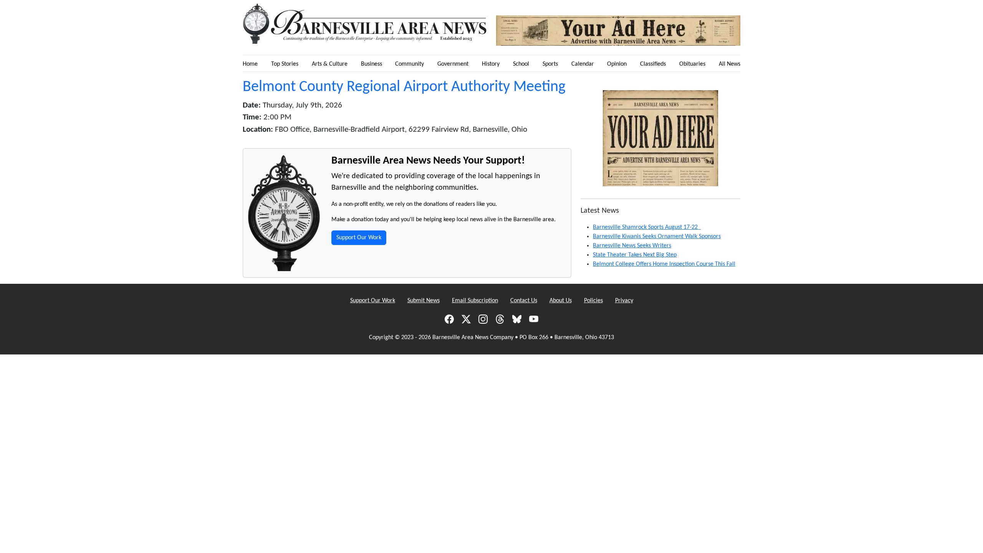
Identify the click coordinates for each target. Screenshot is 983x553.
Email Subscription (475, 301)
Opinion (617, 64)
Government (452, 64)
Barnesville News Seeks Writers (632, 246)
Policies (593, 301)
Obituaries (692, 64)
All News (729, 64)
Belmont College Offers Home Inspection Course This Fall (664, 264)
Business (371, 64)
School (521, 64)
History (491, 64)
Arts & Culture (330, 64)
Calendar (582, 64)
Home (250, 64)
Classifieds (653, 64)
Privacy (624, 301)
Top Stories (284, 64)
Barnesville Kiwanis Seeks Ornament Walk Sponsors (657, 236)
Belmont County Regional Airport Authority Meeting (404, 87)
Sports (550, 64)
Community (409, 64)
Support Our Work (358, 238)
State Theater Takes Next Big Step (635, 255)
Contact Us (523, 301)
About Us (560, 301)
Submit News (423, 301)
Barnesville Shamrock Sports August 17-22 (647, 227)
